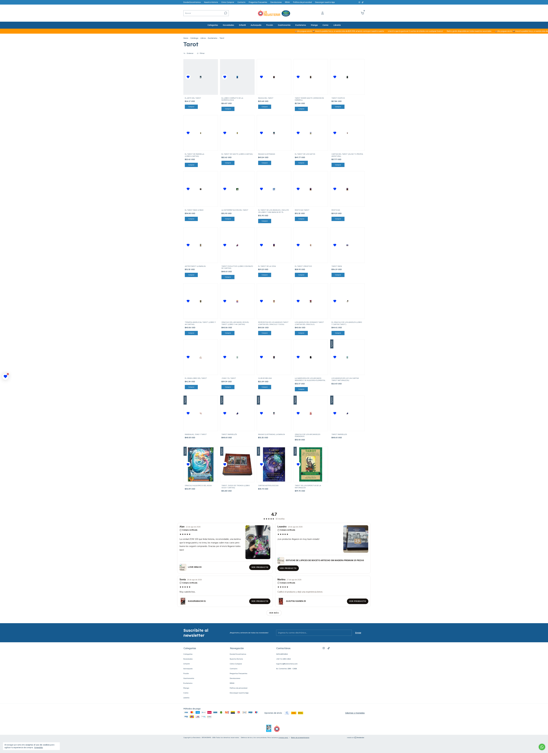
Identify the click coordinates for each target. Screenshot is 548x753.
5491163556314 (282, 654)
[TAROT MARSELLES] (347, 413)
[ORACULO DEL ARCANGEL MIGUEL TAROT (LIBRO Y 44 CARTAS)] (237, 301)
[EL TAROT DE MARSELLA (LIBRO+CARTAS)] (201, 133)
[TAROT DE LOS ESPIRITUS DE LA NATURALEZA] (311, 464)
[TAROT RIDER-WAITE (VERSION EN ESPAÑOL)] (311, 77)
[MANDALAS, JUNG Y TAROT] (201, 413)
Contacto (241, 2)
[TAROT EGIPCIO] (347, 77)
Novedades (228, 25)
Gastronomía (284, 25)
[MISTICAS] (347, 189)
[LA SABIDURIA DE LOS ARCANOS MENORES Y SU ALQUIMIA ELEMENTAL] (311, 357)
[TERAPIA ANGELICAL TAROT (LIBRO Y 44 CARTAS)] (201, 301)
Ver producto (259, 567)
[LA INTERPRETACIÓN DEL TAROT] (237, 189)
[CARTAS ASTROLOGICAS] (274, 464)
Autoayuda (256, 25)
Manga (314, 25)
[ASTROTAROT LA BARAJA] (201, 245)
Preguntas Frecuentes (258, 2)
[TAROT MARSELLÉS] (237, 413)
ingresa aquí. (283, 737)
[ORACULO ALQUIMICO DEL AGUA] (201, 464)
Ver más (274, 613)
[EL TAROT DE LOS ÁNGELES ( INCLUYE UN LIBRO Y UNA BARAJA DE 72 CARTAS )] (274, 189)
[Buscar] (225, 13)
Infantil (242, 25)
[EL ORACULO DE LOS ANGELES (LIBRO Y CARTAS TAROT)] (347, 301)
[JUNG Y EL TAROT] (237, 357)
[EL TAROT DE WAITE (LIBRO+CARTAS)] (237, 133)
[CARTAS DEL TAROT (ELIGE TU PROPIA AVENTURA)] (347, 133)
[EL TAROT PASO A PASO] (201, 189)
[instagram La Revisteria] (359, 2)
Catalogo (194, 38)
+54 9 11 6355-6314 (283, 659)
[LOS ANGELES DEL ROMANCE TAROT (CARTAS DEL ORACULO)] (311, 301)
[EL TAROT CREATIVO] (311, 245)
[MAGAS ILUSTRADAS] (274, 133)
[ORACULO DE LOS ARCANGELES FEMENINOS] (311, 413)
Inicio (185, 38)
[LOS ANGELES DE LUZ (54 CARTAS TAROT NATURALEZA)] (347, 357)
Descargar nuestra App (325, 2)
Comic (326, 25)
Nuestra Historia (211, 2)
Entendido (38, 747)
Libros (203, 38)
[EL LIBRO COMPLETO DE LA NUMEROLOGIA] (237, 77)
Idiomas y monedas (355, 713)
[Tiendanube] (356, 738)
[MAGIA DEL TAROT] (274, 77)
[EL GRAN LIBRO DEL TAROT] (201, 357)
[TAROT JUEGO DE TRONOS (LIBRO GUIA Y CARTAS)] (237, 464)
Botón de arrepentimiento (300, 737)
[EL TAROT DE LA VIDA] (274, 245)
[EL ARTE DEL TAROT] (201, 77)
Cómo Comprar (227, 2)
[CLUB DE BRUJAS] (274, 357)
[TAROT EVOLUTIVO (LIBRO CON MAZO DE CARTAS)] (237, 245)
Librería (337, 25)
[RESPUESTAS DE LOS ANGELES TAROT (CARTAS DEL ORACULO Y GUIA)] (274, 301)
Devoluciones (276, 2)
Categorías (212, 25)
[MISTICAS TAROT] (311, 189)
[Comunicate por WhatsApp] (542, 747)
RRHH (287, 2)
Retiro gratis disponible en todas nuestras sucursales (427, 31)
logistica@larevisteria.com (287, 664)
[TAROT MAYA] (347, 245)
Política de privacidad (302, 2)
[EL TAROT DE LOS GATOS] (311, 133)
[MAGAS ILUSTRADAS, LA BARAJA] (274, 413)
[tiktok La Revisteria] (362, 2)
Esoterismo (300, 25)
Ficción (269, 25)
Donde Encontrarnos (192, 2)
